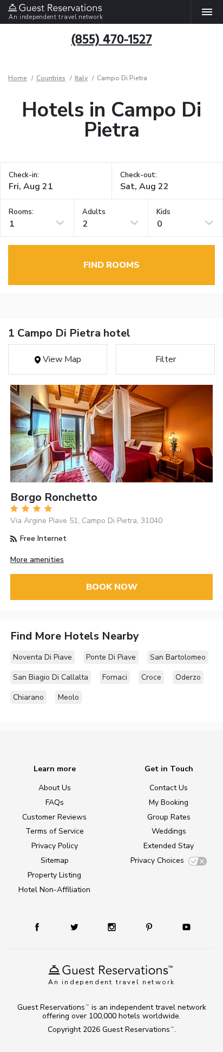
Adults (94, 212)
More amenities (37, 559)
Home (17, 78)
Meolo (68, 697)
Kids (163, 212)
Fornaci (114, 677)
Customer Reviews (54, 817)
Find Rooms (111, 265)
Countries (50, 78)
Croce (151, 677)
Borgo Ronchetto (53, 497)
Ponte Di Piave (111, 657)
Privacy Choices (157, 860)
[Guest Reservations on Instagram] (113, 927)
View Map (61, 359)
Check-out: (138, 175)
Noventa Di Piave (42, 657)
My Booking (168, 802)
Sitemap (55, 860)
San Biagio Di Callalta (50, 677)
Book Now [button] (111, 587)
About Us (54, 788)
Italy (81, 78)
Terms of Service (54, 831)
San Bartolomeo (178, 657)
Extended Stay (168, 846)
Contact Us (168, 788)
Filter (165, 359)
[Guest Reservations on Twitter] (75, 927)
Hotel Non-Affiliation (54, 890)
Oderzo (188, 677)
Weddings (169, 831)
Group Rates (169, 817)
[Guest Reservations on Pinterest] (150, 927)
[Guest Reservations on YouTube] (182, 927)
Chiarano (28, 697)
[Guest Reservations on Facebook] (42, 927)
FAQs (54, 802)
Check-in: (24, 175)
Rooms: (21, 212)
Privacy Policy (54, 846)
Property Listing (54, 875)
